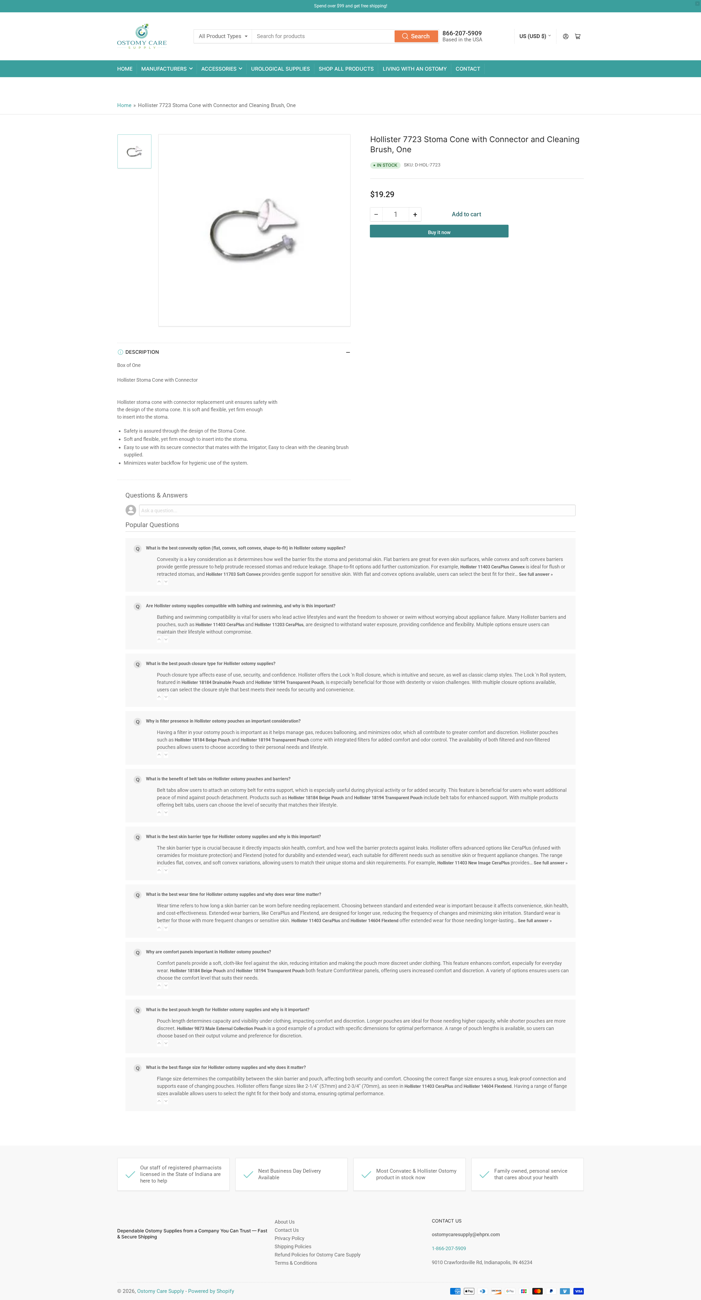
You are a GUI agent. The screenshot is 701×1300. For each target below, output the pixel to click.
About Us (285, 1222)
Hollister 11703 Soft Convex (233, 574)
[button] (159, 581)
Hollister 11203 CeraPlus (279, 624)
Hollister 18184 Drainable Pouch (213, 682)
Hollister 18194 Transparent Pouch (289, 682)
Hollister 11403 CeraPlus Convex (492, 567)
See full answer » (536, 574)
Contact (468, 69)
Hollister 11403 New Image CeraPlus (473, 862)
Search (420, 36)
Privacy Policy (289, 1238)
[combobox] (345, 36)
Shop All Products (346, 69)
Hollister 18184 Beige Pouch (202, 740)
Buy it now (439, 232)
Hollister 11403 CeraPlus (220, 624)
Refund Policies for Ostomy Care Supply (318, 1255)
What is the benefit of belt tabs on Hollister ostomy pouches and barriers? (218, 778)
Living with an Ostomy (415, 69)
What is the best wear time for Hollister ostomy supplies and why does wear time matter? (233, 894)
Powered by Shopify (211, 1291)
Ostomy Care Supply (160, 1291)
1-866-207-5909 (449, 1248)
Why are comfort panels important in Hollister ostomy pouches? (208, 951)
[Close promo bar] (697, 3)
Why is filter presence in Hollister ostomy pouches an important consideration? (223, 721)
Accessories (219, 69)
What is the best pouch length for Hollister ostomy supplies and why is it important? (227, 1009)
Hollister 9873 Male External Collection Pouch (221, 1028)
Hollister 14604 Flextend (374, 920)
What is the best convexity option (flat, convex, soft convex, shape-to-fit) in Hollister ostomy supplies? (246, 548)
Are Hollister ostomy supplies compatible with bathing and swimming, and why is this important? (240, 605)
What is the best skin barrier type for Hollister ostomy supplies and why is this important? (233, 836)
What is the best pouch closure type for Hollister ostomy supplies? (210, 663)
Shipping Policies (293, 1246)
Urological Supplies (280, 69)
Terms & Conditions (296, 1263)
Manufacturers (164, 69)
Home (125, 69)
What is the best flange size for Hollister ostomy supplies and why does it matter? (226, 1067)
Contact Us (287, 1230)
